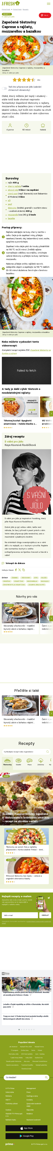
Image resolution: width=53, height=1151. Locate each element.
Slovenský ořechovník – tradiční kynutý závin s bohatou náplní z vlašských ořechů (19, 627)
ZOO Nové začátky (27, 1054)
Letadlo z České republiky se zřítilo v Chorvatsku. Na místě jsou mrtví (26, 1005)
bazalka (11, 218)
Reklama (9, 1096)
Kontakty (29, 1100)
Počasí (40, 1050)
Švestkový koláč (26, 1069)
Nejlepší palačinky (41, 1065)
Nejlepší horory (39, 1047)
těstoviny (12, 208)
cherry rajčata (14, 186)
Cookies (8, 1110)
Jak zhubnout (13, 1047)
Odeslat (45, 915)
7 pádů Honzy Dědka (16, 1058)
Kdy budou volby (13, 1054)
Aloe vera (27, 1061)
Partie (33, 1050)
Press (28, 1092)
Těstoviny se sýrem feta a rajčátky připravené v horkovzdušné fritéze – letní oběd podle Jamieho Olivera (24, 850)
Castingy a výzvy (32, 1096)
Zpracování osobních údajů (33, 1105)
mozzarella (13, 214)
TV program (14, 1050)
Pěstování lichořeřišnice (39, 1061)
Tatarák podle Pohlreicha (13, 1061)
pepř (10, 204)
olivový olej (13, 190)
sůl (9, 200)
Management (31, 1088)
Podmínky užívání (12, 1104)
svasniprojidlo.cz (29, 542)
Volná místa (10, 1092)
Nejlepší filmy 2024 (26, 1047)
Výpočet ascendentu (12, 1065)
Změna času (25, 1050)
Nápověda (30, 1110)
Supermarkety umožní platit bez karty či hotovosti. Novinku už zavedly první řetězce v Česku (26, 993)
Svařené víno (39, 1058)
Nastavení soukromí (33, 1120)
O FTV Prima (10, 1088)
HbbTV (8, 1100)
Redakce (29, 1114)
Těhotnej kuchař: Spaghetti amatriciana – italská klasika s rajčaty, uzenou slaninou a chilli (20, 422)
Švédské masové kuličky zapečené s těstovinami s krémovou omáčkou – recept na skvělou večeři (25, 817)
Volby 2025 (29, 1058)
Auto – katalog (39, 1054)
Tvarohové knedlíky (27, 1065)
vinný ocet (13, 193)
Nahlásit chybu (11, 1120)
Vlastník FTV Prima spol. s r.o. (14, 1115)
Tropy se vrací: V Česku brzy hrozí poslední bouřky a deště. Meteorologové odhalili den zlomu (26, 1017)
